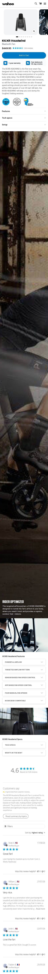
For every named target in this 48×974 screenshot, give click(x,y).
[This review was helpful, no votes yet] (38, 871)
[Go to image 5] (25, 36)
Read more (40, 909)
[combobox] (35, 832)
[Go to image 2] (19, 36)
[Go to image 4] (23, 36)
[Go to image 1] (17, 36)
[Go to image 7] (29, 36)
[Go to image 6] (27, 36)
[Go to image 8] (31, 36)
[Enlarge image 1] (34, 31)
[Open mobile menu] (45, 4)
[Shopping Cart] (40, 4)
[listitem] (13, 63)
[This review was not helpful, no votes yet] (42, 871)
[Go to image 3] (21, 36)
